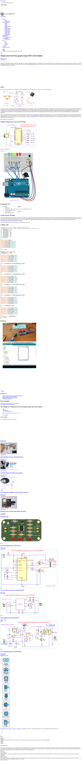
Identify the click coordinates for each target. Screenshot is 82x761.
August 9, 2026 (3, 494)
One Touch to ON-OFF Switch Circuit (7, 404)
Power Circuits (7, 33)
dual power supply (34, 116)
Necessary (3, 751)
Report (4, 19)
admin (1, 620)
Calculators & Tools (6, 47)
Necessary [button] (2, 750)
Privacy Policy (24, 728)
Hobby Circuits (7, 29)
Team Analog (2, 495)
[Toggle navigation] (0, 17)
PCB (6, 42)
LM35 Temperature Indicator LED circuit (10, 396)
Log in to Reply (5, 414)
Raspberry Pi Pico (8, 37)
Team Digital (2, 59)
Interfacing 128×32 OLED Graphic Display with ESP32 (13, 511)
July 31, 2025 (2, 547)
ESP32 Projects (7, 39)
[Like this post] (0, 391)
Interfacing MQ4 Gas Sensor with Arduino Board (11, 457)
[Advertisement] (33, 76)
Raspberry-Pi (5, 36)
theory (6, 43)
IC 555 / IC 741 (7, 30)
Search (1, 736)
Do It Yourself (7, 28)
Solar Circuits (7, 34)
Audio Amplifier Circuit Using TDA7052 (9, 617)
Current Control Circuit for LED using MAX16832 (9, 403)
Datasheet (4, 119)
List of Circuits (7, 31)
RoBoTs (6, 44)
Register (4, 16)
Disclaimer (19, 728)
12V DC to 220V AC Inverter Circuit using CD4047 (12, 590)
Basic (6, 25)
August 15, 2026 (3, 459)
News (6, 20)
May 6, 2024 (2, 592)
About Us (14, 728)
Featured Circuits (4, 516)
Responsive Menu (4, 4)
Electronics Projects (6, 22)
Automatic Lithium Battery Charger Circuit (10, 545)
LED (9, 65)
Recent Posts (3, 441)
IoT (5, 41)
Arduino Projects (6, 35)
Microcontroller (5, 38)
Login (1, 16)
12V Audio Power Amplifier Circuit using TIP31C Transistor (14, 492)
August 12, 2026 (3, 475)
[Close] (0, 735)
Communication (8, 26)
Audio (6, 24)
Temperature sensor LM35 (32, 64)
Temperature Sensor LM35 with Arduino (10, 397)
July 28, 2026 (2, 513)
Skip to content (3, 0)
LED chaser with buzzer (7, 398)
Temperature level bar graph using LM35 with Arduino (12, 395)
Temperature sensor (21, 108)
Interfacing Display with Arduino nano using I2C (11, 472)
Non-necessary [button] (3, 755)
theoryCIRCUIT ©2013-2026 (5, 728)
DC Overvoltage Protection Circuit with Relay (10, 651)
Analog (6, 23)
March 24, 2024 (3, 619)
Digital (6, 27)
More (4, 40)
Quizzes (4, 46)
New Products (7, 21)
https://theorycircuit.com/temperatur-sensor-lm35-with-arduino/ (11, 220)
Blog (6, 45)
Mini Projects (7, 32)
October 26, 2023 (3, 58)
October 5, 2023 (3, 653)
